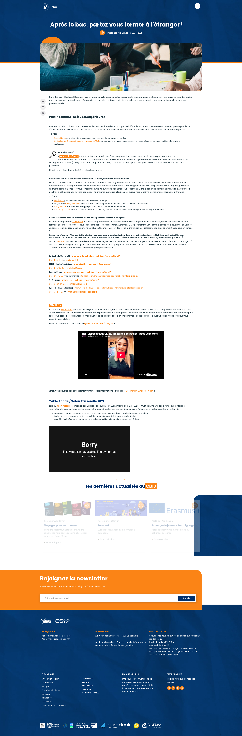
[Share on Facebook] (43, 113)
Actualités (87, 685)
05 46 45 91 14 (56, 260)
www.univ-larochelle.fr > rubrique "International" (96, 256)
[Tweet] (43, 101)
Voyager (46, 694)
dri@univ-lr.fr (72, 260)
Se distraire (47, 682)
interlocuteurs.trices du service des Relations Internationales (110, 276)
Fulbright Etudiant (73, 203)
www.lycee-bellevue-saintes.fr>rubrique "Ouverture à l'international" (109, 288)
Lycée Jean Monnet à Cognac (99, 323)
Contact (86, 689)
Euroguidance (60, 138)
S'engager (47, 697)
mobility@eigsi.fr (75, 268)
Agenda (85, 682)
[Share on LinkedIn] (43, 107)
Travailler (46, 701)
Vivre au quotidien (50, 678)
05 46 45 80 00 (56, 268)
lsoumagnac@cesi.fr (77, 283)
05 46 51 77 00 (56, 276)
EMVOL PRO (66, 309)
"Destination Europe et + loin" (139, 390)
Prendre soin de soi (51, 690)
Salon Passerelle (65, 405)
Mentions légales (90, 693)
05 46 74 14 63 (56, 291)
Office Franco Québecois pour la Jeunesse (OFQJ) (76, 141)
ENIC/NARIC (59, 200)
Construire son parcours (54, 705)
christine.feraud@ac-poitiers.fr (81, 291)
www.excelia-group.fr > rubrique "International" (87, 272)
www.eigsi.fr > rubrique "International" (92, 264)
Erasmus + (77, 221)
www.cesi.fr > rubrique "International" (80, 280)
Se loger (46, 686)
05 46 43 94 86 (56, 283)
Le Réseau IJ (87, 678)
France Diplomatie (62, 209)
